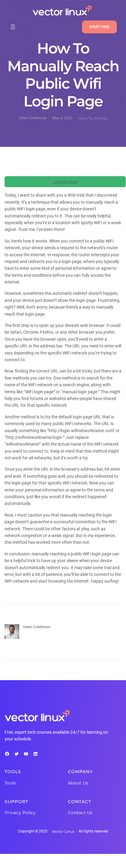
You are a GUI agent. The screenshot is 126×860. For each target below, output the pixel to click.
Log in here (65, 181)
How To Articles (93, 118)
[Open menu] (13, 27)
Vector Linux (63, 831)
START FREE (99, 27)
